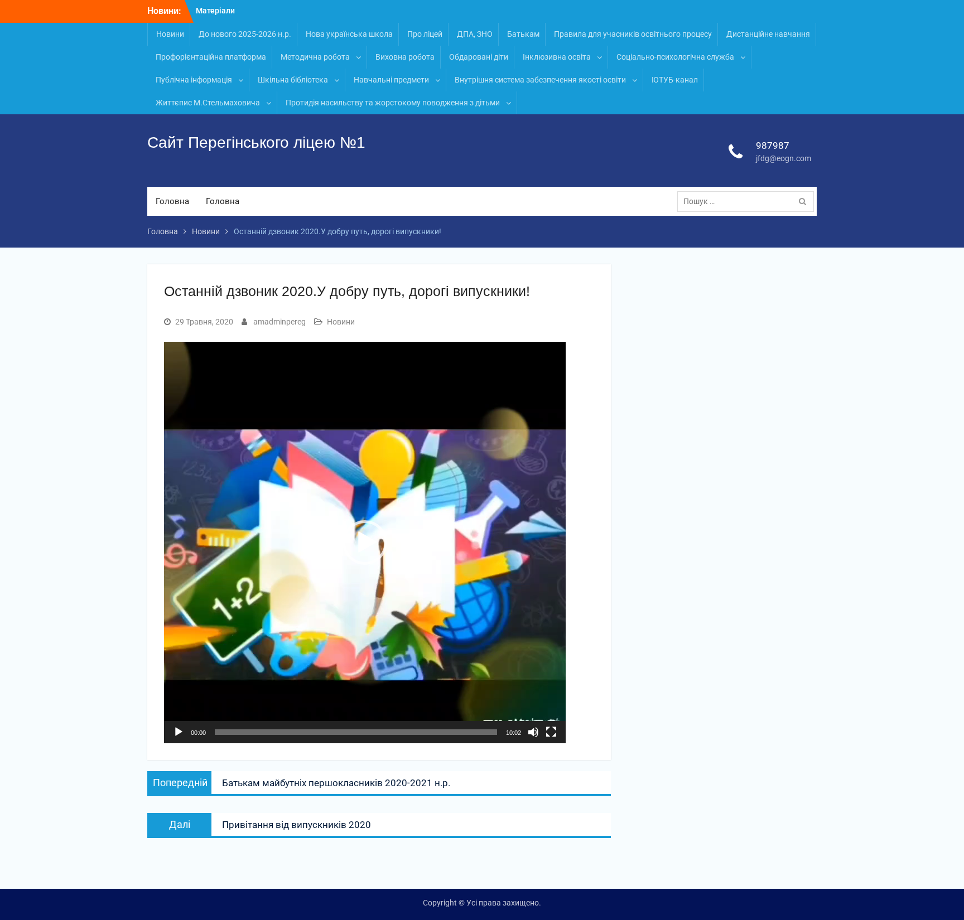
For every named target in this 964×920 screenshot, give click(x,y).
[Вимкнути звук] (533, 732)
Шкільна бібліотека (293, 79)
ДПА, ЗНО (475, 34)
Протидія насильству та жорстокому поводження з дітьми (393, 102)
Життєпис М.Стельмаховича (208, 102)
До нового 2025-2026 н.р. (245, 34)
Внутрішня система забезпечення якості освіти (540, 79)
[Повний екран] (551, 732)
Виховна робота (405, 56)
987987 (772, 145)
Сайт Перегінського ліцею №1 (256, 142)
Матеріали (215, 10)
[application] (365, 542)
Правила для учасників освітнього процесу (633, 34)
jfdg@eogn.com (783, 158)
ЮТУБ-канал (675, 79)
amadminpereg (279, 321)
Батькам (523, 34)
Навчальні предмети (391, 79)
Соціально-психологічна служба (675, 56)
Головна (172, 201)
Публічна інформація (194, 79)
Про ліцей (424, 34)
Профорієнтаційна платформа (211, 56)
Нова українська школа (349, 34)
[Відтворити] (178, 732)
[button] (365, 542)
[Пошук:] (748, 201)
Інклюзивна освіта (557, 56)
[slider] (356, 732)
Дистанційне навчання (768, 34)
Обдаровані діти (478, 56)
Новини (170, 34)
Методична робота (315, 56)
